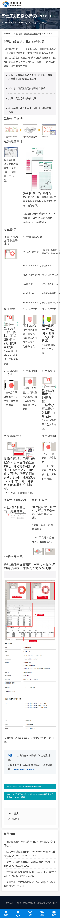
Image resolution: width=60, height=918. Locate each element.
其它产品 (42, 22)
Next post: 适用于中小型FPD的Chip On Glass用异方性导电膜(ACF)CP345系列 (30, 796)
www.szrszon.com (23, 769)
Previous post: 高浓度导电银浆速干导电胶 (24, 786)
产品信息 (32, 22)
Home (9, 34)
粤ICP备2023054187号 (45, 903)
